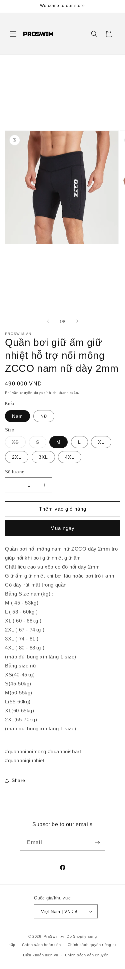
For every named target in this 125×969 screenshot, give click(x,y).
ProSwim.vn (54, 936)
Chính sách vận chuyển (87, 955)
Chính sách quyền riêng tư (92, 945)
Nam (17, 416)
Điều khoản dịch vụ (40, 955)
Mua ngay (62, 528)
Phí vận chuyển (19, 392)
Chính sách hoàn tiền (41, 945)
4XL (69, 457)
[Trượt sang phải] (77, 321)
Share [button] (18, 780)
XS (19, 443)
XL (101, 442)
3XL (43, 457)
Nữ (43, 416)
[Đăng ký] (97, 842)
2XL (16, 457)
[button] (13, 34)
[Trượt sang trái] (48, 321)
